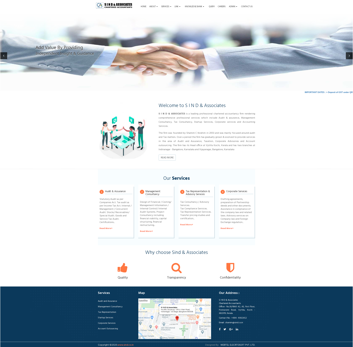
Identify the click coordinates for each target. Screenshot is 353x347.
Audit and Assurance (107, 301)
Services (165, 6)
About (152, 6)
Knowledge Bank (194, 6)
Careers (222, 6)
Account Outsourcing (108, 328)
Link (177, 6)
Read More (106, 228)
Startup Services (105, 317)
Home (143, 6)
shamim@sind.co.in (234, 322)
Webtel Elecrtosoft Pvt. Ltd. (237, 345)
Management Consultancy (110, 306)
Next (349, 55)
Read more (167, 158)
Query (212, 6)
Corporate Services (107, 323)
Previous (3, 55)
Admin (232, 6)
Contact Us (247, 6)
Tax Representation (107, 312)
